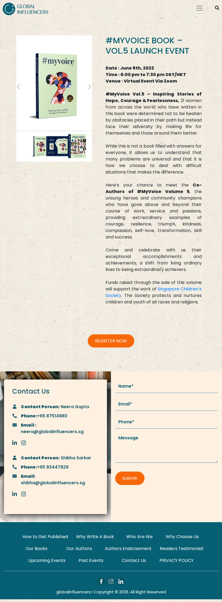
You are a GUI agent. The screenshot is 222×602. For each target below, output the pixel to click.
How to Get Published (45, 537)
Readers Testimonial (181, 548)
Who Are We (139, 537)
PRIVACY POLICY (176, 560)
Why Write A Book (95, 537)
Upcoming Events (47, 560)
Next (89, 87)
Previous (19, 87)
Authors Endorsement (128, 548)
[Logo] (25, 8)
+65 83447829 (52, 467)
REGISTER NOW (111, 341)
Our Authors (79, 548)
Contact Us (134, 560)
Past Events (91, 560)
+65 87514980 (52, 416)
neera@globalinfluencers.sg (52, 431)
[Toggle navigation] (199, 8)
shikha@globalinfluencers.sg (53, 483)
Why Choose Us (182, 537)
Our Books (36, 548)
